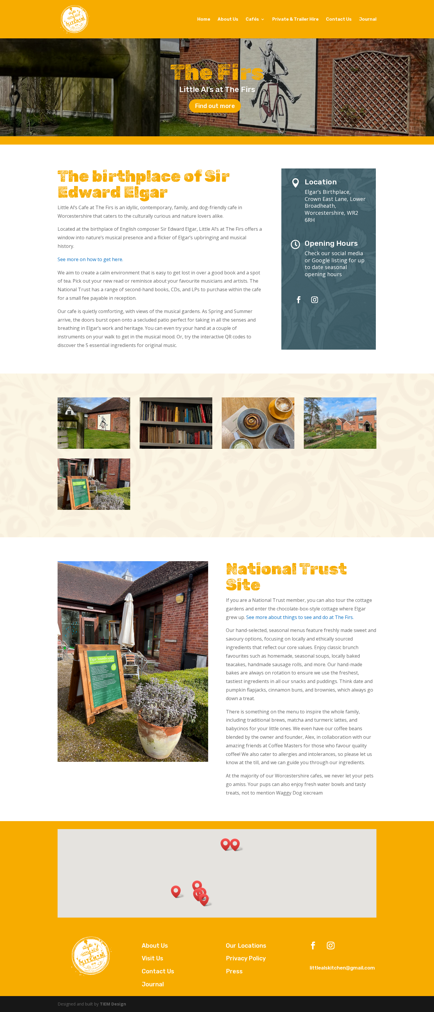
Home (203, 19)
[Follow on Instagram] (314, 300)
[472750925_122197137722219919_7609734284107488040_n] (340, 447)
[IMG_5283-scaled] (94, 508)
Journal (367, 19)
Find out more (215, 105)
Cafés (252, 19)
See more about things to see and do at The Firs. (300, 617)
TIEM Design (113, 1004)
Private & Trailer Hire (295, 19)
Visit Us (152, 958)
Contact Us (339, 19)
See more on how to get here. (90, 259)
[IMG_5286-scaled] (94, 447)
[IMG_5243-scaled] (258, 447)
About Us (228, 19)
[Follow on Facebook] (298, 300)
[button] (237, 845)
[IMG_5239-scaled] (176, 447)
